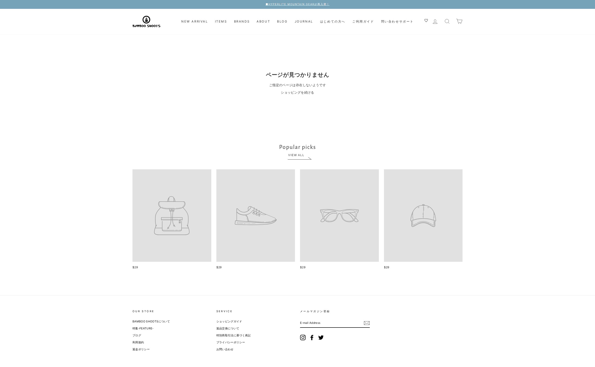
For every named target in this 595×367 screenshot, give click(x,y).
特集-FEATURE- (143, 328)
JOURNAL (304, 21)
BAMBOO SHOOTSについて (151, 321)
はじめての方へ (332, 21)
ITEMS (221, 21)
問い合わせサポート (397, 21)
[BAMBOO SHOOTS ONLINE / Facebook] (312, 337)
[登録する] (367, 323)
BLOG (282, 21)
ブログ (136, 335)
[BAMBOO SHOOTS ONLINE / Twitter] (321, 337)
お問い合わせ (225, 349)
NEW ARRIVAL (194, 21)
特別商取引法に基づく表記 (233, 335)
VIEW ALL (296, 155)
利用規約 (138, 342)
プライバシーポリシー (230, 342)
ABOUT (263, 21)
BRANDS (242, 21)
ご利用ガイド (363, 21)
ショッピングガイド (229, 321)
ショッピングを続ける (297, 92)
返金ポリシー (141, 349)
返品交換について (227, 328)
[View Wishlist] (426, 21)
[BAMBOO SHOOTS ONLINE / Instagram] (303, 337)
